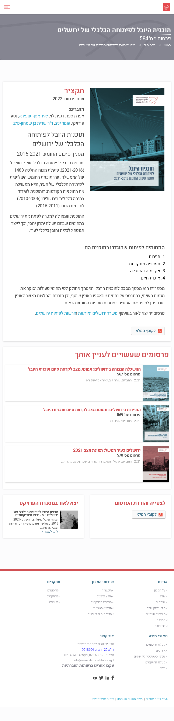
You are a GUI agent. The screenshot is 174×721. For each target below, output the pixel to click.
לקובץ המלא (146, 331)
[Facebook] (112, 678)
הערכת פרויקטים (101, 602)
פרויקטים (52, 596)
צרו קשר (160, 626)
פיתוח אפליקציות (103, 699)
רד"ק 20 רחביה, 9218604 (98, 649)
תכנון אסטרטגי (102, 608)
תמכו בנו (160, 620)
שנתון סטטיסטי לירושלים (150, 656)
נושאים (53, 602)
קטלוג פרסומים (156, 644)
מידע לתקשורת (156, 608)
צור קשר (107, 636)
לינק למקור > (50, 532)
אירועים (161, 650)
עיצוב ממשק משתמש (129, 699)
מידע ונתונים (104, 596)
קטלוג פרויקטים (155, 662)
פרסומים (149, 45)
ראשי (167, 45)
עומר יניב (62, 123)
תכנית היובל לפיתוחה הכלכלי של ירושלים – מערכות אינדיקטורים (36, 513)
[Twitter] (101, 678)
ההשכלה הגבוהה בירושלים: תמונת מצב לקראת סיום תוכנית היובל (84, 369)
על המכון (160, 590)
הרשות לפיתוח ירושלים (56, 313)
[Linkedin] (107, 678)
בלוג (163, 668)
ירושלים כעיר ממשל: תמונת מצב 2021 (107, 450)
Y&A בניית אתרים (157, 699)
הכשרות (107, 590)
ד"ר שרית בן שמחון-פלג (33, 123)
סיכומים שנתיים (156, 614)
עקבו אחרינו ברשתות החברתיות (88, 666)
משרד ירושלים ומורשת (98, 313)
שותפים (161, 602)
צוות (163, 596)
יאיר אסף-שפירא (33, 116)
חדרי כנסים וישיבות (100, 614)
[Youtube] (95, 678)
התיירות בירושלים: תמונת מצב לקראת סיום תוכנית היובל (92, 410)
